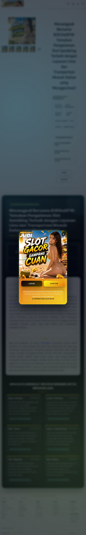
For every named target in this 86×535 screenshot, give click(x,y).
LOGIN (32, 284)
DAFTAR (54, 284)
